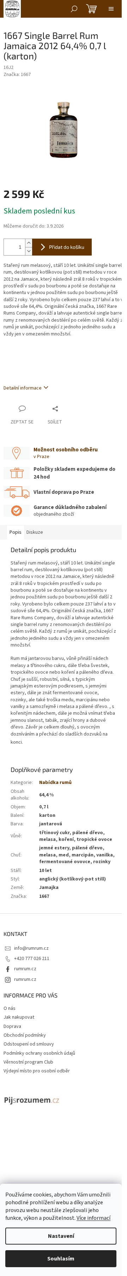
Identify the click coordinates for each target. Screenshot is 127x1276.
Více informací (93, 1218)
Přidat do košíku (66, 247)
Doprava (12, 1026)
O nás (10, 1008)
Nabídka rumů (55, 782)
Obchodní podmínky (25, 1035)
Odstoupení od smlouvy (29, 1044)
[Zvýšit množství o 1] (28, 243)
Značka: (17, 74)
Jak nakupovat (19, 1017)
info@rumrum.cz (31, 948)
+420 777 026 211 (31, 958)
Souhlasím (60, 1259)
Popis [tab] (16, 532)
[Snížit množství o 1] (28, 251)
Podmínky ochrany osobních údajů (39, 1053)
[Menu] (111, 9)
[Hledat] (74, 9)
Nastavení (61, 1236)
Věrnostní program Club (28, 1062)
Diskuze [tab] (34, 532)
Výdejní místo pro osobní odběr (37, 1071)
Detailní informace (23, 388)
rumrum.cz (25, 968)
